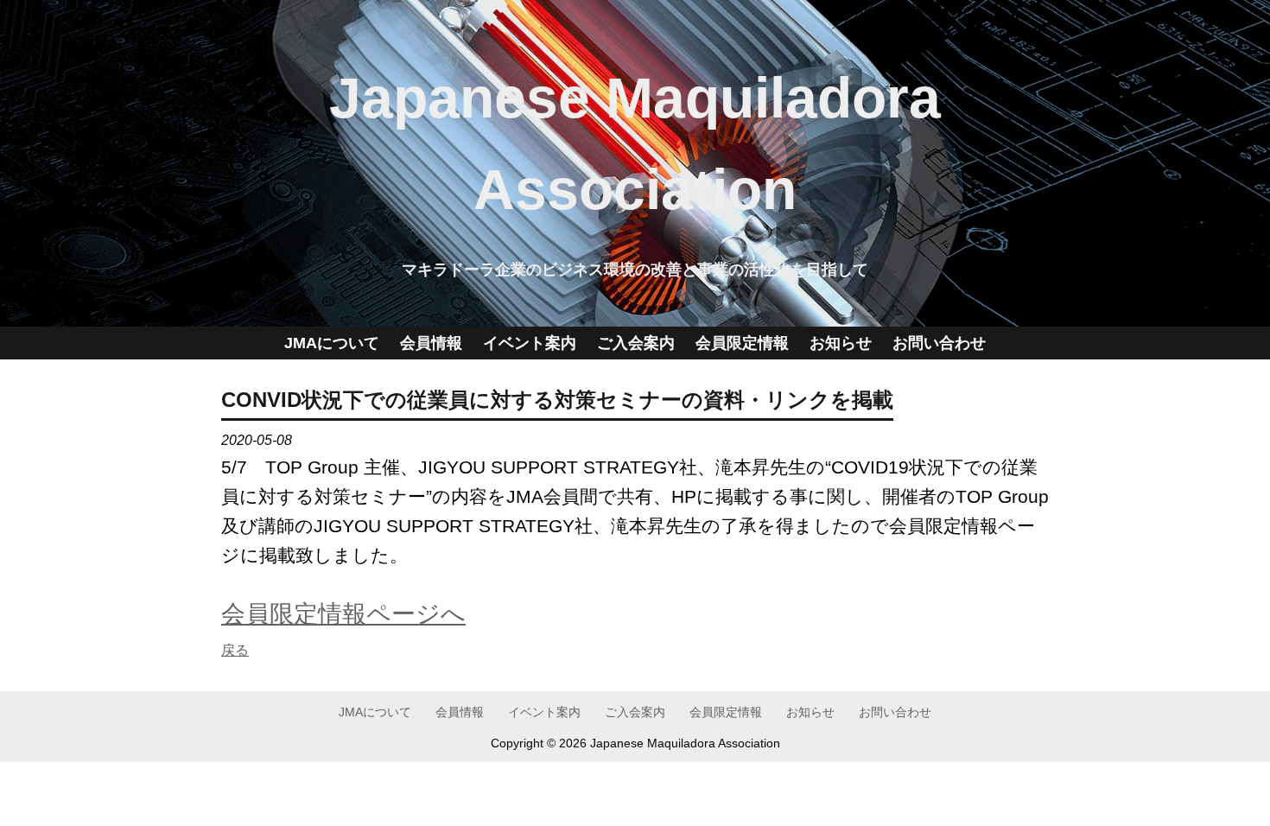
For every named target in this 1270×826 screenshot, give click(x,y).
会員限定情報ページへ (343, 613)
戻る (235, 650)
